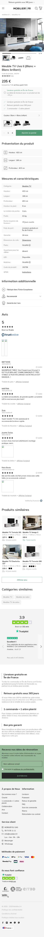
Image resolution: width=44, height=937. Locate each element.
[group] (22, 642)
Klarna (24, 811)
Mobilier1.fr (6, 15)
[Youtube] (12, 923)
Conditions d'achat (9, 914)
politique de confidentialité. (24, 769)
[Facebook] (4, 923)
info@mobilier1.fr (11, 834)
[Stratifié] (30, 245)
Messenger (9, 840)
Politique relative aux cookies (13, 918)
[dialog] (23, 92)
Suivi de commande (29, 807)
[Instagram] (8, 923)
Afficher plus (22, 580)
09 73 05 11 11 (10, 831)
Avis (3, 810)
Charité (4, 797)
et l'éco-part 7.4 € (20, 85)
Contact (5, 813)
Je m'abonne (22, 776)
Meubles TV (16, 15)
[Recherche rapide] (36, 8)
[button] (22, 2)
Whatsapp (9, 844)
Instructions (26, 272)
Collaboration (7, 806)
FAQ (23, 804)
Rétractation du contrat (31, 814)
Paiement (25, 797)
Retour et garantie (29, 801)
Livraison (25, 794)
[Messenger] (16, 923)
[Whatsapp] (20, 923)
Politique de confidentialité (12, 910)
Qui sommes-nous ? (9, 794)
